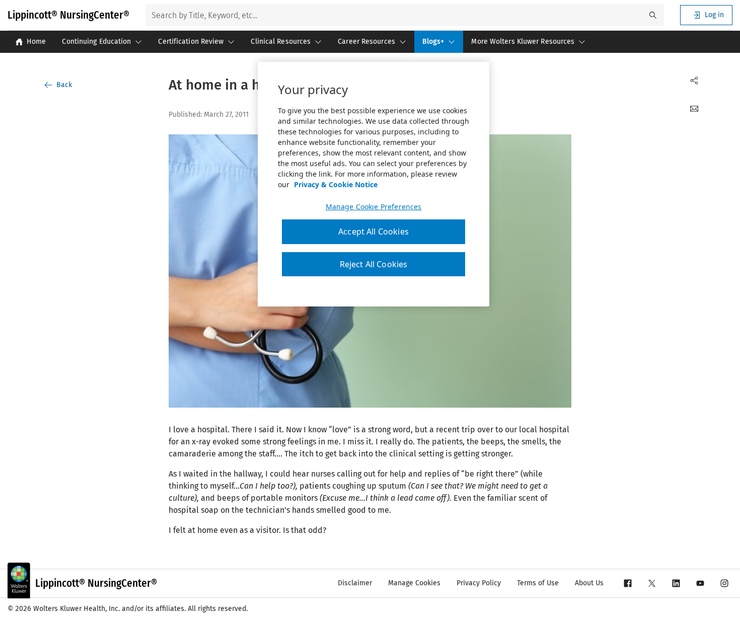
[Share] (694, 80)
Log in (714, 15)
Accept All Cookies (373, 231)
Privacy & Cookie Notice (336, 184)
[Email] (694, 109)
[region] (373, 184)
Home (36, 41)
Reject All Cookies (374, 264)
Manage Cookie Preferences (374, 206)
